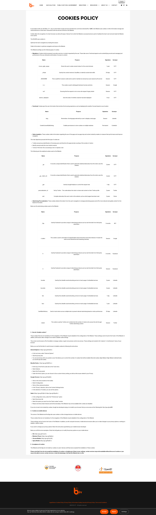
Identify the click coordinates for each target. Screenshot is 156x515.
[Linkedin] (126, 5)
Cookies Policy (60, 502)
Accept (104, 511)
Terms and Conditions (101, 502)
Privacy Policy (67, 502)
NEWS (93, 16)
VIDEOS (94, 18)
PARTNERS (106, 14)
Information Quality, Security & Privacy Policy (83, 502)
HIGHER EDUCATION (86, 18)
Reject (114, 511)
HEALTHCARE (84, 14)
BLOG (93, 14)
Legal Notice (52, 502)
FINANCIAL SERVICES (87, 16)
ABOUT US (104, 5)
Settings (124, 511)
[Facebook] (121, 5)
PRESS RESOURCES (97, 21)
